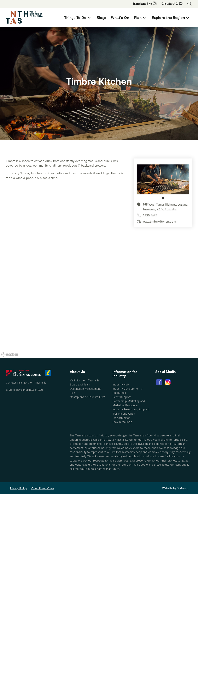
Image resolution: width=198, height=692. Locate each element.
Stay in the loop (122, 422)
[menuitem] (78, 17)
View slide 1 (163, 198)
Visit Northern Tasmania (84, 380)
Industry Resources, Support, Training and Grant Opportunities (131, 413)
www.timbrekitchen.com (159, 221)
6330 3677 (150, 215)
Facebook (159, 382)
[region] (99, 300)
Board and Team (80, 384)
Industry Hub (121, 384)
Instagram (168, 382)
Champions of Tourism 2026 (87, 397)
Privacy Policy (18, 488)
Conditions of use (42, 488)
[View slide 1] (163, 181)
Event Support (122, 397)
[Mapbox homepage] (9, 354)
